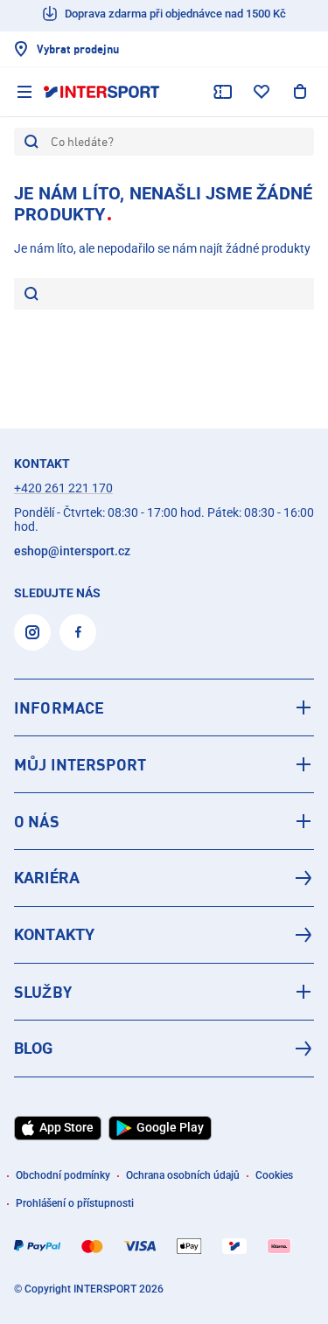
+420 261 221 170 (63, 488)
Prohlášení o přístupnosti (75, 1203)
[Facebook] (77, 632)
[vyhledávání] (31, 295)
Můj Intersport (80, 764)
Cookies (274, 1175)
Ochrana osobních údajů (183, 1175)
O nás (36, 821)
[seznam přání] (261, 91)
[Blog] (164, 1049)
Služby (43, 991)
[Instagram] (32, 632)
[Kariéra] (164, 878)
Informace (59, 707)
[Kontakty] (164, 935)
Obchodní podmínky (63, 1175)
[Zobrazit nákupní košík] (300, 91)
